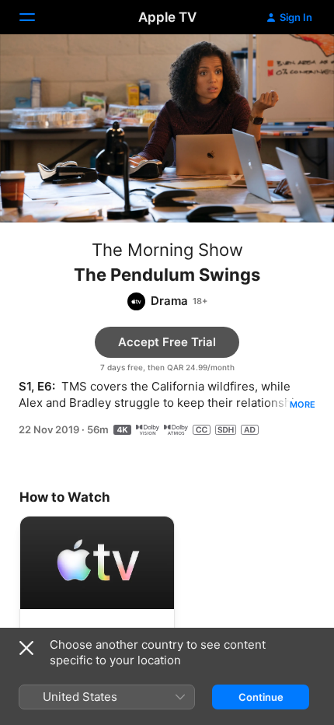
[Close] (26, 648)
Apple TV (167, 17)
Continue (261, 697)
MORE (302, 404)
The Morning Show (167, 250)
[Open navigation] (36, 17)
